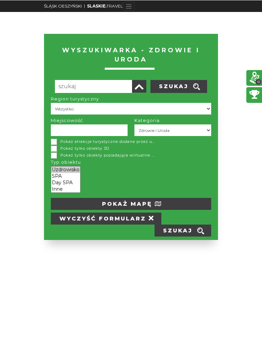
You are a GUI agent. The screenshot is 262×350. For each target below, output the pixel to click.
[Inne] (65, 189)
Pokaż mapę (128, 204)
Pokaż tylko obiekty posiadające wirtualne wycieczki (107, 155)
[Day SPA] (65, 182)
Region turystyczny (75, 99)
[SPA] (65, 176)
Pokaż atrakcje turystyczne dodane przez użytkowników (107, 141)
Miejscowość (67, 120)
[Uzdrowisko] (65, 169)
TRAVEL (105, 6)
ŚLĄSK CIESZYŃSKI (63, 6)
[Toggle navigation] (129, 6)
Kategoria (147, 120)
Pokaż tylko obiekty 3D (84, 148)
